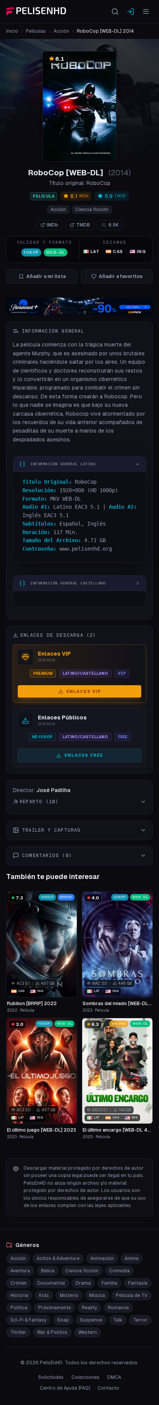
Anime (132, 1258)
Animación (102, 1258)
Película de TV (131, 1295)
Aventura (20, 1270)
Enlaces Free (83, 755)
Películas (36, 31)
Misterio (69, 1295)
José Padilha (53, 790)
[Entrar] (130, 11)
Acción (61, 31)
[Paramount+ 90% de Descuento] (79, 307)
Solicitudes (51, 1377)
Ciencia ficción (91, 209)
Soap (63, 1320)
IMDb (52, 225)
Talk (117, 1320)
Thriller (18, 1332)
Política (18, 1307)
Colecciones (85, 1377)
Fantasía (137, 1283)
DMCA (114, 1377)
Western (87, 1332)
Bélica (47, 1270)
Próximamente (54, 1307)
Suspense (91, 1320)
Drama (83, 1283)
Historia (19, 1295)
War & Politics (52, 1332)
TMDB (83, 225)
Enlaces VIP (83, 691)
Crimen (18, 1283)
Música (97, 1295)
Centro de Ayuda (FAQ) (65, 1388)
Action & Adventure (58, 1258)
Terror (140, 1320)
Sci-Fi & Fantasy (28, 1320)
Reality (89, 1307)
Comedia (119, 1270)
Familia (109, 1283)
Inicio (12, 31)
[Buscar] (115, 11)
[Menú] (146, 11)
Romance (118, 1307)
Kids (44, 1295)
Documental (51, 1283)
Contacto (108, 1388)
